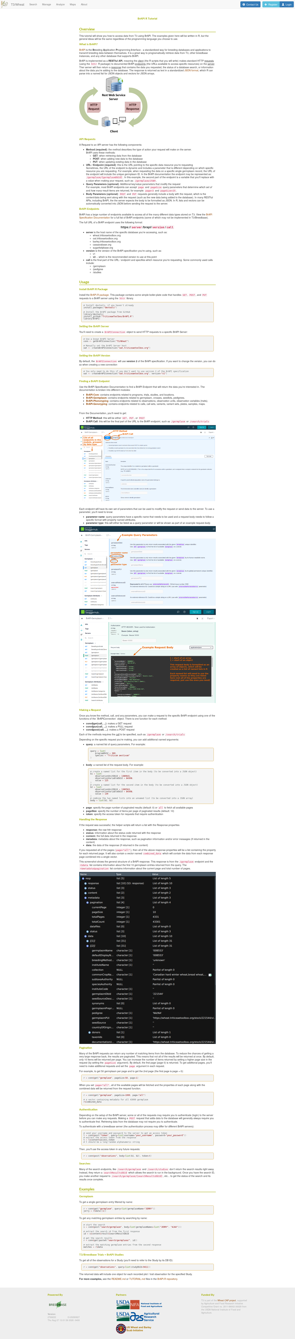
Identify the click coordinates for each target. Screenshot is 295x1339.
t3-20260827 (74, 1317)
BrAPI (82, 49)
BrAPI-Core (92, 394)
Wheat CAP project (226, 1300)
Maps (73, 4)
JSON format (191, 70)
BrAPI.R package (99, 294)
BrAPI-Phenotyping (97, 400)
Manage (46, 4)
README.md (118, 1279)
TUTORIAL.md (137, 1279)
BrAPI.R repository (167, 1279)
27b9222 (52, 1317)
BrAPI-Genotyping (96, 404)
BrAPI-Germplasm (96, 397)
